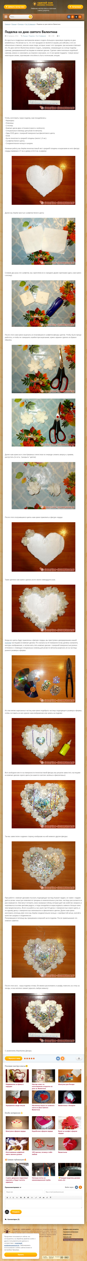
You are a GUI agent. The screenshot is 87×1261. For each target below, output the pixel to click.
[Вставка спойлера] (50, 1197)
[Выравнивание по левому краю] (21, 1197)
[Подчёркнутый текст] (13, 1197)
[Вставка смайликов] (32, 1197)
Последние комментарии (70, 1232)
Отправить (16, 1212)
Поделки (32, 36)
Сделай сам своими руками (43, 4)
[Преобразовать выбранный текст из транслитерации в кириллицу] (47, 1197)
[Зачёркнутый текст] (17, 1197)
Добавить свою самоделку (71, 1229)
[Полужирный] (7, 1197)
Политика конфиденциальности (73, 1240)
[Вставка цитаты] (43, 1197)
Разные (25, 36)
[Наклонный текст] (10, 1197)
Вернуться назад (14, 1058)
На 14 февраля (41, 36)
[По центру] (24, 1197)
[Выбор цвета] (36, 1197)
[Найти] (30, 16)
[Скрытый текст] (40, 1197)
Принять (21, 1255)
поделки (8, 643)
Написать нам (67, 1237)
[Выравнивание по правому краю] (28, 1197)
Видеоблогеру (67, 1234)
